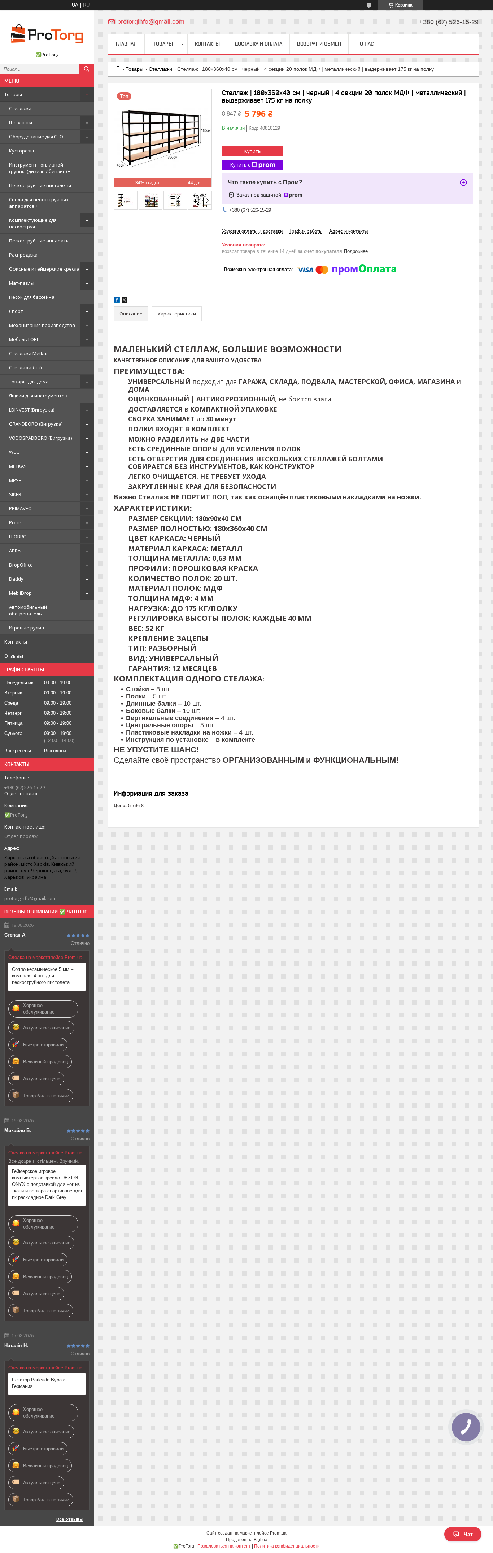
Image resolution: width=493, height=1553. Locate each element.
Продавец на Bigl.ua (246, 1539)
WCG (14, 452)
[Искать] (86, 69)
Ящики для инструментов (38, 395)
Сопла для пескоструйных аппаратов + (39, 202)
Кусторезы (21, 150)
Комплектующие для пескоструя (33, 223)
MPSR (15, 480)
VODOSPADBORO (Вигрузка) (40, 438)
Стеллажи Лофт (26, 367)
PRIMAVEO (20, 508)
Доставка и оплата (258, 44)
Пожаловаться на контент (224, 1546)
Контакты (15, 641)
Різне (15, 522)
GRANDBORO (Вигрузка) (35, 424)
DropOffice (21, 565)
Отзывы (13, 656)
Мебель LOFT (24, 339)
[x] (124, 301)
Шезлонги (20, 122)
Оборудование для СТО (36, 136)
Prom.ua (278, 1533)
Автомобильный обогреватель (28, 610)
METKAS (18, 466)
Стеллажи (20, 108)
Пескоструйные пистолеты (40, 185)
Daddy (16, 579)
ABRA (15, 550)
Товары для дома (29, 381)
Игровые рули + (27, 627)
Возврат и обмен (319, 44)
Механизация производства (42, 325)
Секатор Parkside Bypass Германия (39, 1383)
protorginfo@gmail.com (29, 898)
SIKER (15, 494)
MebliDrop (20, 593)
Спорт (16, 311)
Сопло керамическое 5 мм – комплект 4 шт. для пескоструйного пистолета (42, 976)
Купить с (240, 165)
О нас (367, 44)
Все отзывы (69, 1519)
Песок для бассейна (31, 297)
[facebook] (117, 301)
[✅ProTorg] (46, 34)
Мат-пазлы (21, 283)
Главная (126, 44)
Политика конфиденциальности (287, 1546)
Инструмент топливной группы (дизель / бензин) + (39, 168)
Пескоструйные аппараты (39, 240)
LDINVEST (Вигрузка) (31, 409)
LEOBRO (18, 536)
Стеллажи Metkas (29, 353)
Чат (468, 1534)
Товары (13, 94)
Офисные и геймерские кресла (44, 269)
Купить (252, 151)
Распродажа (23, 254)
